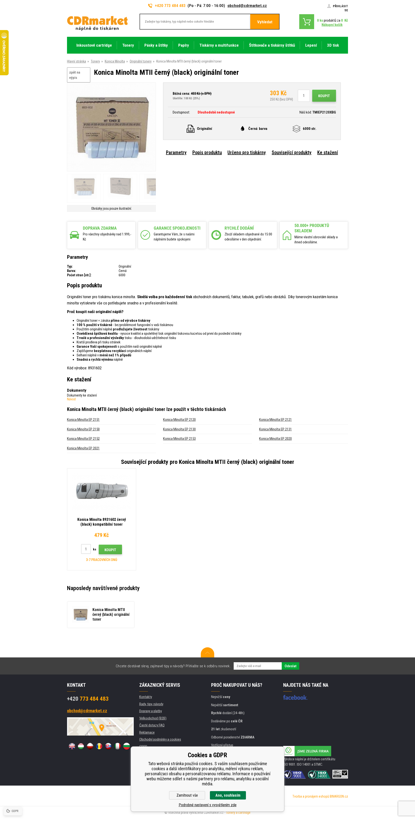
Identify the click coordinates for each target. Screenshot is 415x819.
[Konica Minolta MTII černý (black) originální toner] (111, 127)
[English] (71, 746)
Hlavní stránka (76, 61)
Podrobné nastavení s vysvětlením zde (208, 805)
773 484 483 (88, 698)
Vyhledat (264, 21)
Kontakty (145, 697)
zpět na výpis (74, 75)
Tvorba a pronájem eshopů (311, 796)
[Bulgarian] (126, 746)
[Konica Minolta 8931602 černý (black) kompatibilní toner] (101, 492)
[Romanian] (99, 746)
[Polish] (90, 746)
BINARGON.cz (339, 796)
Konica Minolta (115, 61)
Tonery (95, 61)
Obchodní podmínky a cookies (160, 739)
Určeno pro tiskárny (246, 152)
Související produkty (291, 152)
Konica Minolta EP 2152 (83, 438)
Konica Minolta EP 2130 (179, 429)
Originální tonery (141, 61)
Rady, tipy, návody (151, 704)
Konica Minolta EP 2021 (83, 448)
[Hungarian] (81, 746)
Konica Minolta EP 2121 (275, 419)
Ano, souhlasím (227, 795)
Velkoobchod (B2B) (152, 718)
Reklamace (147, 732)
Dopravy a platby (150, 711)
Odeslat (290, 666)
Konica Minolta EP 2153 (179, 438)
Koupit (324, 96)
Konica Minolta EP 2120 (179, 419)
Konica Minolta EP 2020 (275, 438)
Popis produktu (207, 152)
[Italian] (117, 746)
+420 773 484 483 (170, 5)
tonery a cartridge (238, 812)
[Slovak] (108, 746)
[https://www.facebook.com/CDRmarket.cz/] (295, 697)
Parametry (176, 152)
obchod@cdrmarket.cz (247, 5)
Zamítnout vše (187, 795)
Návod (71, 399)
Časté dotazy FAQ (152, 725)
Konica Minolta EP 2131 (275, 429)
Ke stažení (327, 152)
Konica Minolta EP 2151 (83, 419)
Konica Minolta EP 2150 (83, 429)
